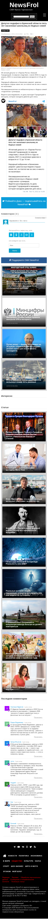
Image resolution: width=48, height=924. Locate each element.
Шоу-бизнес (17, 865)
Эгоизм (7, 871)
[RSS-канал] (35, 847)
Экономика (36, 855)
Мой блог (17, 871)
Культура (28, 860)
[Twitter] (31, 847)
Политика (24, 855)
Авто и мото (31, 865)
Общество (5, 30)
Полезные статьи (17, 882)
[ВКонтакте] (23, 847)
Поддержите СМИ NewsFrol (25, 260)
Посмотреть (38, 717)
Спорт (6, 865)
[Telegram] (14, 847)
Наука (38, 860)
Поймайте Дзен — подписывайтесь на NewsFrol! (25, 203)
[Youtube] (19, 847)
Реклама (15, 877)
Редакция (6, 877)
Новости (12, 855)
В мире (6, 860)
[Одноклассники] (27, 847)
